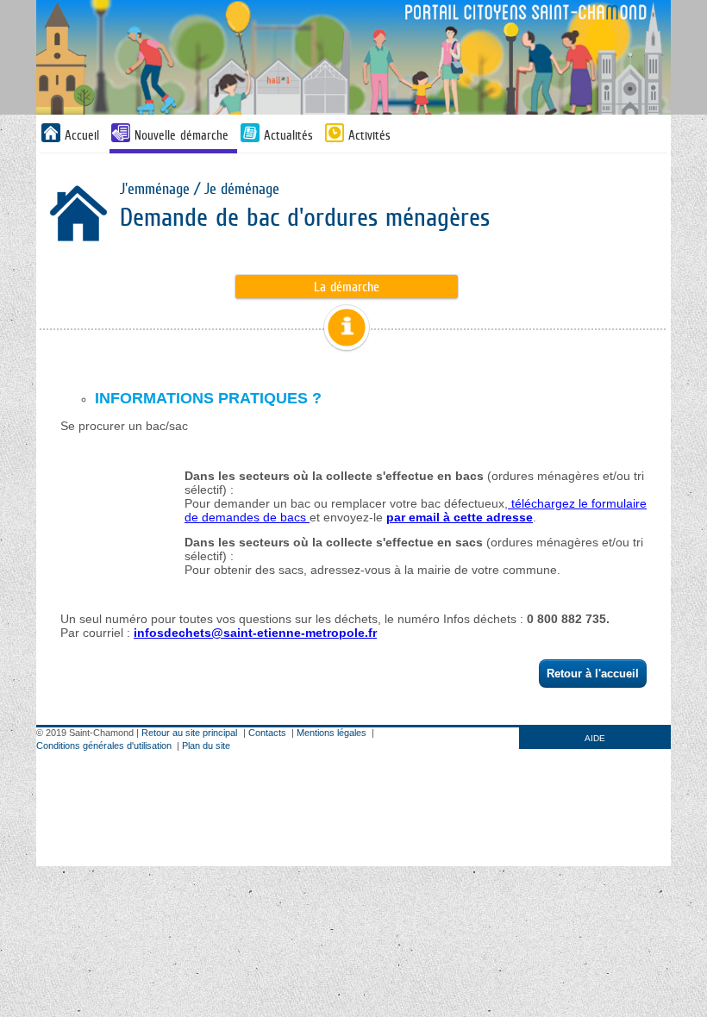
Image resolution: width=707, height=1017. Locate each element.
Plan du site (206, 745)
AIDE (595, 738)
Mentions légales (331, 732)
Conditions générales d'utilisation (104, 745)
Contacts (267, 732)
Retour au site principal (189, 732)
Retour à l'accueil (593, 673)
